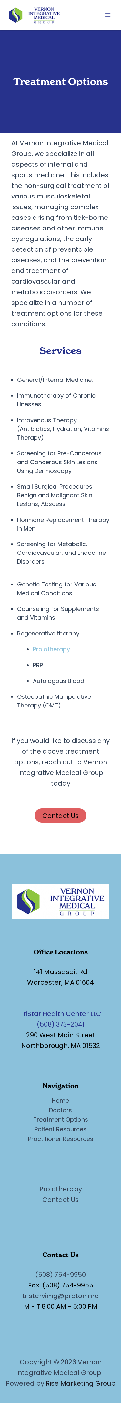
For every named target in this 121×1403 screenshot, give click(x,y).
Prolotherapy (51, 649)
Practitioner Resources (60, 1139)
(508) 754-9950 (60, 1274)
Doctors (60, 1110)
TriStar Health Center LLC (60, 1013)
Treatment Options (60, 1119)
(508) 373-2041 (61, 1024)
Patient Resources (60, 1129)
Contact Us (60, 815)
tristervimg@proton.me (60, 1295)
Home (60, 1100)
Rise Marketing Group (81, 1383)
